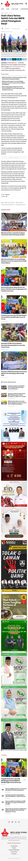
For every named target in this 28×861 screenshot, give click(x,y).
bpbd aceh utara (19, 202)
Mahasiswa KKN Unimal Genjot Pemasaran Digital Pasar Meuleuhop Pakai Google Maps (14, 373)
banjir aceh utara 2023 (9, 202)
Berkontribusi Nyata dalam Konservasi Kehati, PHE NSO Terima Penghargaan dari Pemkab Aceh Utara (13, 88)
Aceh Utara (15, 9)
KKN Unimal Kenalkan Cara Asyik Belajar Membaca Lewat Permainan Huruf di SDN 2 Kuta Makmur (13, 83)
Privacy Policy (14, 851)
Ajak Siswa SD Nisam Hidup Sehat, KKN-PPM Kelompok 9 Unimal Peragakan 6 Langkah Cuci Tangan (17, 395)
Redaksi (7, 28)
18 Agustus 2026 (12, 398)
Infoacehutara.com (12, 62)
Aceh (7, 9)
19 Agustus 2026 (12, 390)
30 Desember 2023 (15, 28)
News (2, 9)
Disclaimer (14, 853)
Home (2, 13)
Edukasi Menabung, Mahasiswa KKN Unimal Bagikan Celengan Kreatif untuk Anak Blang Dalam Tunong (15, 810)
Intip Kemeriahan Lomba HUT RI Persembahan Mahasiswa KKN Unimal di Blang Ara (16, 387)
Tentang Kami (14, 846)
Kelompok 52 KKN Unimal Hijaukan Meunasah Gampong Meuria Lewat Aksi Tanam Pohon (13, 345)
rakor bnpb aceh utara (20, 204)
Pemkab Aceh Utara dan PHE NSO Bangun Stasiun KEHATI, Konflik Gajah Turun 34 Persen (13, 317)
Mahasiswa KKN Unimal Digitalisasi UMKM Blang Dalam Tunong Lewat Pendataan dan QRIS (15, 803)
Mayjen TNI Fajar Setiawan (8, 204)
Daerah (6, 13)
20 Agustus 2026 (5, 349)
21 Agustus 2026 (5, 236)
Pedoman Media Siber (14, 849)
